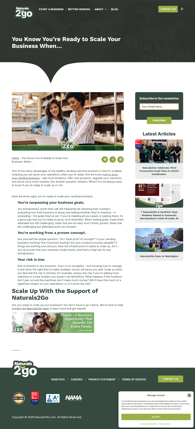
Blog (114, 9)
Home (15, 158)
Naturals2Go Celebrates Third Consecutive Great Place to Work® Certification (159, 171)
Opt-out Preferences (148, 424)
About (99, 9)
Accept (156, 417)
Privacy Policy (164, 424)
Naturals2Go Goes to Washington (159, 256)
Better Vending (79, 9)
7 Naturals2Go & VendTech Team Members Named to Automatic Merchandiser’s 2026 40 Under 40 (159, 215)
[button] (189, 395)
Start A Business (51, 9)
